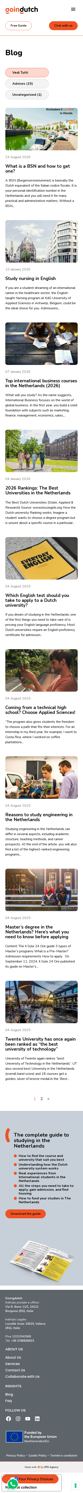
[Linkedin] (37, 1419)
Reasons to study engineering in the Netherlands (39, 817)
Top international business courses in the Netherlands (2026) (41, 383)
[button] (73, 9)
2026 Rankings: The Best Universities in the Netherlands (37, 490)
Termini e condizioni (63, 1456)
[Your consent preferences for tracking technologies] (76, 1486)
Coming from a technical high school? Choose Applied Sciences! (40, 710)
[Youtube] (27, 1419)
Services (12, 1363)
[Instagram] (18, 1419)
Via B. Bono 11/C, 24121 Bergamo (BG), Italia (22, 1309)
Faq (8, 1400)
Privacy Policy (15, 1456)
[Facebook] (8, 1419)
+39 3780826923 (22, 1341)
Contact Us (15, 1370)
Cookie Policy (38, 1456)
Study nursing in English (30, 278)
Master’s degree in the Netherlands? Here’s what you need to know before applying (37, 932)
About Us (13, 1357)
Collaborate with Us (22, 1376)
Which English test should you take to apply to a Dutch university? (37, 600)
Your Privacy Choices (36, 1479)
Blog (9, 1394)
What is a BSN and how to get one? (37, 168)
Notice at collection (21, 1487)
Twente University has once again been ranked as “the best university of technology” (40, 1044)
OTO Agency (51, 1467)
